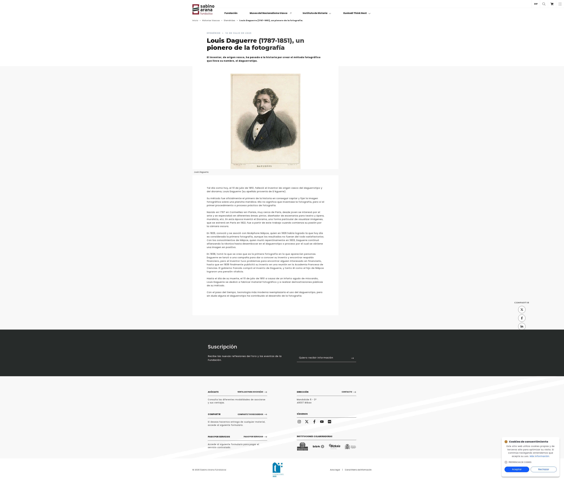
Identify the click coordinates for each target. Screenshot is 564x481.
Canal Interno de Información (358, 470)
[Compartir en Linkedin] (522, 326)
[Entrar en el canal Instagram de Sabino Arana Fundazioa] (299, 422)
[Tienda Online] (552, 4)
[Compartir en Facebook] (522, 318)
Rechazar (543, 469)
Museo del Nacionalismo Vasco (268, 13)
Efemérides (229, 20)
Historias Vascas (211, 20)
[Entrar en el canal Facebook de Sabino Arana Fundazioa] (314, 422)
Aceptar (517, 469)
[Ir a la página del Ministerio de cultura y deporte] (350, 446)
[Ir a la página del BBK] (318, 446)
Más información (539, 456)
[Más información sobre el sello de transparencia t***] (278, 469)
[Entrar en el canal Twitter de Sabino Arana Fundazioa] (306, 422)
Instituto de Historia (315, 13)
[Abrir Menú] (560, 4)
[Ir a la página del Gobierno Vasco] (302, 446)
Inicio (195, 20)
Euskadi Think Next (355, 13)
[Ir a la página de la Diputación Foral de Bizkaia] (334, 447)
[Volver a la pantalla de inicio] (207, 9)
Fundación (230, 13)
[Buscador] (544, 4)
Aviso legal (335, 470)
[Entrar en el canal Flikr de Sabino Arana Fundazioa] (329, 422)
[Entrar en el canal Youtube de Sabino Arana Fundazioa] (322, 422)
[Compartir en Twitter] (522, 309)
